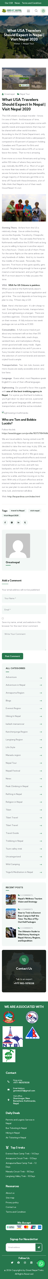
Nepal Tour (28, 43)
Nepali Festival (13, 770)
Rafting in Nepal (14, 794)
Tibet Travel (12, 817)
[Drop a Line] (8, 1081)
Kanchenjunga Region (17, 731)
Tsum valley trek (14, 848)
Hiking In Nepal (13, 716)
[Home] (12, 11)
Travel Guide (12, 833)
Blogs (8, 700)
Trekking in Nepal (14, 841)
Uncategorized (13, 856)
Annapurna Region (15, 692)
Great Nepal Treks (35, 1270)
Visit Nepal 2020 (11, 515)
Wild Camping (13, 864)
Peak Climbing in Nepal (17, 786)
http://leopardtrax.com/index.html (23, 496)
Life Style (10, 747)
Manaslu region (13, 755)
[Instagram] (25, 1262)
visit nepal (34, 510)
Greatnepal (9, 94)
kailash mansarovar (15, 724)
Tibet (8, 809)
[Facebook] (18, 1262)
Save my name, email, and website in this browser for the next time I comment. (21, 624)
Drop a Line (17, 1080)
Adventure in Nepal (15, 685)
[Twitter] (12, 1262)
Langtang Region (14, 739)
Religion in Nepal (14, 802)
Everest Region (13, 708)
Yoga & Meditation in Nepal (19, 872)
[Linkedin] (31, 1262)
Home (17, 43)
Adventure (11, 677)
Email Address (19, 1088)
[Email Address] (8, 1089)
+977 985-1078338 (24, 983)
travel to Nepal (17, 510)
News (8, 778)
